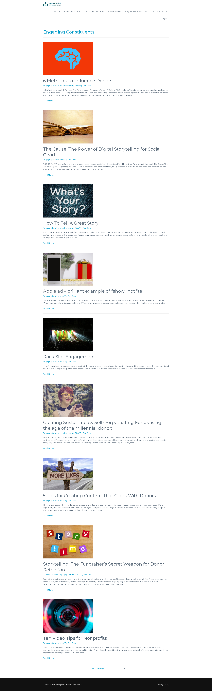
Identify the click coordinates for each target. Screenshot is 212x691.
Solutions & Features (95, 12)
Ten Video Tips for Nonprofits (75, 638)
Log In (164, 19)
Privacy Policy (163, 685)
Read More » (48, 101)
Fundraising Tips (71, 86)
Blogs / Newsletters (133, 12)
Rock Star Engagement (69, 356)
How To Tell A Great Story (70, 223)
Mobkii (79, 685)
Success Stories (114, 12)
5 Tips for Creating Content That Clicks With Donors (99, 495)
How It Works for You (73, 12)
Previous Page (96, 669)
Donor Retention (50, 575)
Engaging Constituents (53, 86)
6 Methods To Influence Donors (77, 80)
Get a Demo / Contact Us (156, 12)
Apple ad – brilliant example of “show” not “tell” (94, 291)
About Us (56, 12)
